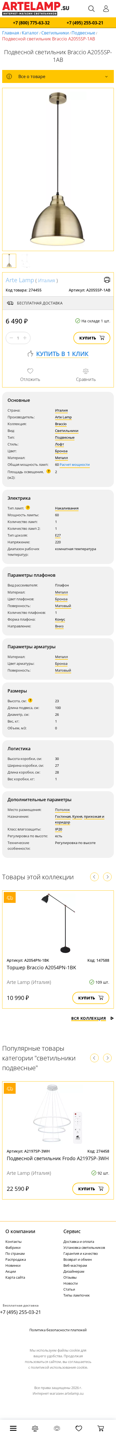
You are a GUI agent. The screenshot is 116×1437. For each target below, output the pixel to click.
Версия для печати (107, 280)
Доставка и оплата (78, 1241)
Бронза (61, 450)
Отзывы (70, 1277)
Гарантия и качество (80, 1253)
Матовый (63, 605)
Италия (46, 280)
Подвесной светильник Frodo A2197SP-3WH (58, 1158)
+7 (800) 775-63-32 (31, 23)
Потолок (62, 809)
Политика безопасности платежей (58, 1329)
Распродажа (15, 1259)
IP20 (58, 829)
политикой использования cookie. (59, 1367)
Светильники (55, 33)
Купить (87, 338)
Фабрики (13, 1247)
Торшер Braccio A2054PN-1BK (41, 967)
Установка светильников (84, 1247)
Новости (70, 1283)
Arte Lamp (20, 280)
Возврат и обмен (77, 1259)
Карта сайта (15, 1277)
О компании (20, 1231)
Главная (10, 33)
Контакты (13, 1241)
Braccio (61, 423)
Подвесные (83, 33)
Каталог (30, 33)
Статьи (69, 1289)
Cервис (72, 1231)
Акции (10, 1271)
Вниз (59, 626)
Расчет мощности (75, 464)
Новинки (13, 1265)
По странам (15, 1253)
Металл (61, 457)
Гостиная (63, 816)
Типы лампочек (76, 1295)
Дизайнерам (73, 1271)
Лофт (59, 444)
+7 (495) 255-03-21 (85, 23)
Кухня (77, 816)
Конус (60, 619)
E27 (58, 535)
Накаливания (67, 508)
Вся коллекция (88, 1018)
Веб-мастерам (75, 1265)
